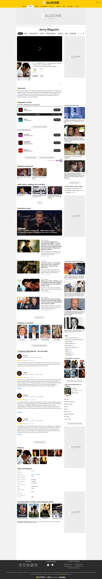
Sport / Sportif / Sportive (71, 347)
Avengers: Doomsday (68, 414)
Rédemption (45, 518)
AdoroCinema (78, 566)
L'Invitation (74, 388)
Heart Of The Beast (68, 404)
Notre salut (66, 399)
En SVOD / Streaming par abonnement (28, 105)
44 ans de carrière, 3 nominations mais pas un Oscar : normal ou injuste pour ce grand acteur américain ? (51, 265)
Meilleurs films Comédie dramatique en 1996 (26, 522)
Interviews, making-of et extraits (31, 184)
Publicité (26, 572)
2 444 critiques (32, 420)
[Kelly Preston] (57, 331)
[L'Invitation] (67, 392)
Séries (36, 6)
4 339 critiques (33, 396)
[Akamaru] (19, 395)
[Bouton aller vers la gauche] (81, 33)
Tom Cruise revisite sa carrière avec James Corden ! (39, 196)
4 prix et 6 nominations (35, 474)
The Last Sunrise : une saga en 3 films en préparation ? (73, 157)
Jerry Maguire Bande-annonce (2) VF (39, 177)
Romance (59, 63)
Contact (7, 572)
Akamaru (25, 395)
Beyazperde (67, 566)
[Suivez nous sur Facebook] (20, 565)
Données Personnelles (57, 572)
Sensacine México (72, 567)
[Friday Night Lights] (57, 510)
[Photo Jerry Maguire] (24, 457)
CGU (30, 572)
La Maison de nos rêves (69, 401)
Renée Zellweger (53, 66)
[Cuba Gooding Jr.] (34, 331)
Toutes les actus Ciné (74, 182)
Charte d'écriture (73, 572)
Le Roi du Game (67, 419)
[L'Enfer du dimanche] (22, 510)
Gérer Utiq (89, 572)
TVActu (52, 6)
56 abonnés (25, 357)
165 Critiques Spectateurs (39, 442)
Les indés (70, 6)
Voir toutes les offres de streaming (39, 126)
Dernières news (24, 208)
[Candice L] (19, 356)
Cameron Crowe (37, 64)
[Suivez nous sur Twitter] (24, 565)
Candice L (26, 355)
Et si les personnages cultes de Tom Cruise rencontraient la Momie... (54, 196)
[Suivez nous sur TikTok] (32, 565)
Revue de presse (65, 572)
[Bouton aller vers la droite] (83, 33)
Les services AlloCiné (82, 572)
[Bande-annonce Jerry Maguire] (24, 71)
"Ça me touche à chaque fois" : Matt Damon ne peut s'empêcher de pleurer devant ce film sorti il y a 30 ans (37, 231)
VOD (64, 6)
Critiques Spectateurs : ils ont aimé (33, 351)
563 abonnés (25, 420)
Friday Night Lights (57, 518)
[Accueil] (51, 2)
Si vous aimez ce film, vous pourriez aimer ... (36, 502)
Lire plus (19, 388)
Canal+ (77, 6)
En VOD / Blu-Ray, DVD (24, 130)
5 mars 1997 (34, 63)
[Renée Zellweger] (45, 331)
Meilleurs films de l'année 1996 (37, 521)
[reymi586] (19, 419)
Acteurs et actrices (26, 323)
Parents (68, 351)
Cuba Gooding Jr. (44, 66)
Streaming (44, 6)
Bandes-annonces (25, 166)
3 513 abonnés (26, 396)
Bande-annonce (75, 392)
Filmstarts (66, 564)
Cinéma (30, 6)
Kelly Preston (57, 339)
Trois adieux (66, 416)
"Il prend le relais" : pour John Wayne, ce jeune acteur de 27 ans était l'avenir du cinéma (74, 331)
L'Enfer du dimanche (22, 518)
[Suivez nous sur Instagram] (28, 565)
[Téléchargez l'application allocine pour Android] (53, 564)
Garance (66, 409)
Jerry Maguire (70, 192)
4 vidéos (39, 202)
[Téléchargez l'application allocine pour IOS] (49, 564)
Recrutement (20, 572)
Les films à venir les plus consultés (75, 423)
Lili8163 (25, 372)
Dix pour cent (67, 411)
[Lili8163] (19, 373)
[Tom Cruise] (22, 331)
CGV (33, 572)
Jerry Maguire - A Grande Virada (73, 188)
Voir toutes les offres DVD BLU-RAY (47, 157)
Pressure (66, 406)
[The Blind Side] (34, 510)
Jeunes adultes (69, 355)
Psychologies (69, 353)
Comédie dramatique (52, 63)
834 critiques (31, 357)
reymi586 (25, 419)
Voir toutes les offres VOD (30, 157)
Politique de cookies (39, 572)
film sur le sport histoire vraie (72, 337)
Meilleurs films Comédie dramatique (52, 521)
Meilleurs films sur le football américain (74, 339)
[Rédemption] (45, 510)
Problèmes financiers (71, 343)
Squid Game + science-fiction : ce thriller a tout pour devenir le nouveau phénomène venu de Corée (74, 121)
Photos (21, 448)
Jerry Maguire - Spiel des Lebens (74, 190)
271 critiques (31, 374)
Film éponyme (69, 345)
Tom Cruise (36, 66)
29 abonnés (25, 374)
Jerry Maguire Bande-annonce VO (24, 177)
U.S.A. (32, 470)
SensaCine (77, 564)
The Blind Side (33, 518)
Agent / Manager (69, 341)
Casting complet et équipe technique (39, 345)
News (24, 6)
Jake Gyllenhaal (21, 195)
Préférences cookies (47, 572)
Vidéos (58, 6)
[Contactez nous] (36, 565)
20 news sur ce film (39, 317)
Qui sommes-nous (13, 572)
